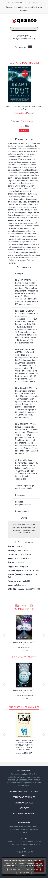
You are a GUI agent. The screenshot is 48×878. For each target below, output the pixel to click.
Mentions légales (24, 803)
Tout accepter (32, 869)
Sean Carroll (21, 113)
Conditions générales (24, 797)
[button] (19, 84)
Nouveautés (24, 822)
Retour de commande (24, 813)
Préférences (14, 869)
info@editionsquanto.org (24, 38)
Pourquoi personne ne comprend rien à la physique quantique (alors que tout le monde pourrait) (24, 745)
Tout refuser (24, 873)
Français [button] (34, 2)
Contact (24, 808)
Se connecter (21, 47)
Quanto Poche (27, 121)
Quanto (19, 546)
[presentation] (4, 635)
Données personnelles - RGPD (24, 792)
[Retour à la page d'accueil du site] (24, 20)
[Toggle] (30, 46)
